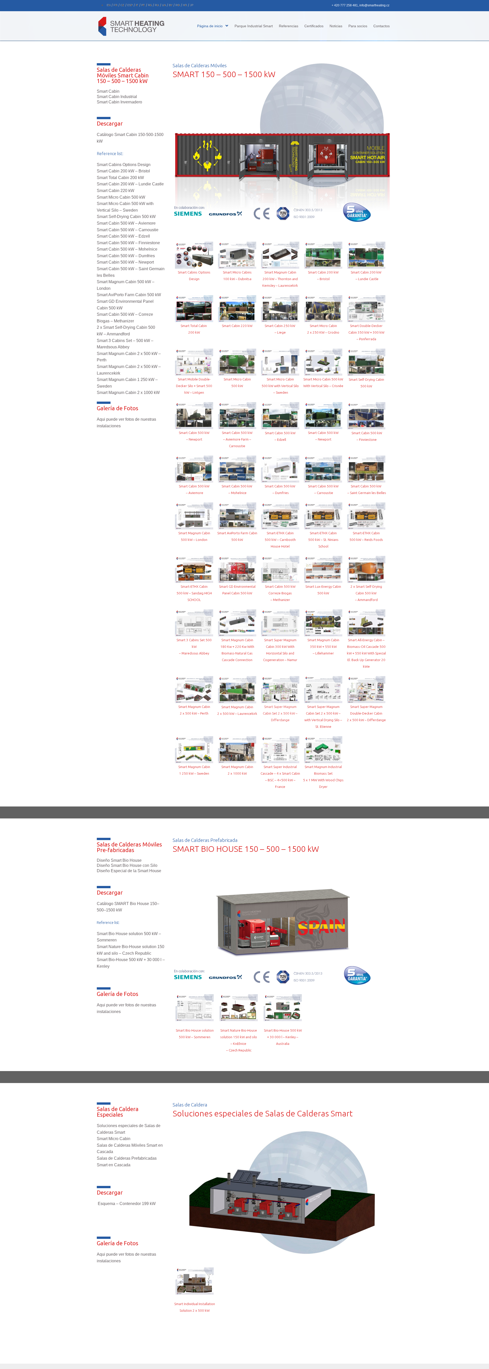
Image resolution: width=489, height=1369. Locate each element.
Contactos (381, 26)
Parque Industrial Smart (254, 26)
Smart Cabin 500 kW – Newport (125, 262)
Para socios (357, 26)
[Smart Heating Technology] (135, 26)
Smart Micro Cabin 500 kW (121, 197)
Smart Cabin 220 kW (115, 190)
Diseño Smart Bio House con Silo (127, 865)
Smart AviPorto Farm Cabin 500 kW (129, 295)
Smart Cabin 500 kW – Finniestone (128, 243)
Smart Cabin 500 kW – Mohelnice (127, 249)
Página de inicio (210, 26)
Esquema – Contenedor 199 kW (127, 1203)
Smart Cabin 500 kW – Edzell (123, 236)
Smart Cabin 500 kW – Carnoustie (127, 230)
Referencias (288, 26)
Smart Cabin (108, 91)
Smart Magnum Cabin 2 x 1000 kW (128, 392)
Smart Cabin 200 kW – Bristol (123, 171)
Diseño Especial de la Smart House (129, 871)
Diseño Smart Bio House (119, 860)
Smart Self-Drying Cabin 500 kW (126, 216)
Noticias (336, 26)
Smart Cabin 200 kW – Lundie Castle (130, 184)
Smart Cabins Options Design (124, 164)
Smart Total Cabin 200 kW (120, 177)
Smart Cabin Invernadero (119, 102)
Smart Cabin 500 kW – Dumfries (126, 256)
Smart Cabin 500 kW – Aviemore (126, 223)
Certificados (313, 26)
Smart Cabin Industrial (117, 96)
